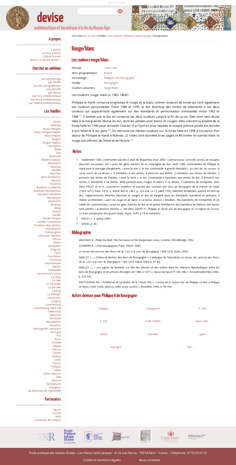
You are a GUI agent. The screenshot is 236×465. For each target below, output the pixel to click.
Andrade (56, 125)
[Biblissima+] (197, 438)
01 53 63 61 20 (197, 453)
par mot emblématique (46, 96)
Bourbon (55, 184)
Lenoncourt (54, 297)
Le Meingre (54, 294)
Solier (57, 359)
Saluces (56, 349)
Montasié (55, 318)
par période (54, 89)
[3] (131, 139)
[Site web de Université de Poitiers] (170, 441)
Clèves (57, 242)
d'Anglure (55, 387)
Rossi (57, 339)
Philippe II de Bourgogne (137, 35)
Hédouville (54, 270)
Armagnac (54, 146)
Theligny (56, 366)
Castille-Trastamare (49, 221)
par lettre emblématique (46, 99)
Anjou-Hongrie (52, 128)
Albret (57, 121)
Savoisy (56, 356)
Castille (56, 215)
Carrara (56, 211)
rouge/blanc (111, 88)
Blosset (56, 180)
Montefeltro (53, 322)
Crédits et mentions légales (102, 460)
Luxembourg (53, 304)
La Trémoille (53, 284)
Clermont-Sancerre (49, 235)
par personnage (51, 79)
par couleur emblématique (45, 103)
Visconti (56, 380)
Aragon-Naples (52, 142)
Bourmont (54, 201)
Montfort (55, 325)
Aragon (56, 139)
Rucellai (56, 342)
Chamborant (53, 228)
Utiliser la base (52, 56)
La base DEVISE (51, 53)
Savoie (57, 352)
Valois (57, 370)
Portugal (55, 332)
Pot (58, 335)
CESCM (56, 413)
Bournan (56, 204)
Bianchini (55, 173)
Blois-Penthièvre (51, 177)
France (108, 73)
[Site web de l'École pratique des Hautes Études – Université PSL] (70, 443)
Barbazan (55, 156)
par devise (54, 92)
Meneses (55, 315)
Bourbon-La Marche (49, 187)
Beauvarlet (54, 163)
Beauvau (55, 166)
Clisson (56, 239)
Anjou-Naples (52, 135)
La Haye (56, 277)
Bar (59, 153)
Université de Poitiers (48, 420)
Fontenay (55, 259)
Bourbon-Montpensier (47, 191)
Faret (57, 253)
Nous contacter (149, 460)
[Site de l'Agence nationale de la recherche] (46, 439)
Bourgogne (54, 197)
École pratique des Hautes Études (52, 453)
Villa (58, 377)
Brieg (57, 208)
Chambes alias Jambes (47, 225)
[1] (80, 115)
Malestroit (54, 311)
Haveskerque (53, 263)
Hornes (56, 266)
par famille (54, 82)
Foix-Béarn (54, 256)
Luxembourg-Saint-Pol (47, 308)
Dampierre (54, 246)
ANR (58, 416)
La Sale (56, 280)
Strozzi (57, 363)
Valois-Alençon (52, 373)
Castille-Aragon (51, 218)
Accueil (91, 35)
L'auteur (56, 49)
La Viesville (54, 287)
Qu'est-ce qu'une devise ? (45, 60)
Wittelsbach (53, 384)
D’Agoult (55, 249)
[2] (109, 130)
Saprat (57, 409)
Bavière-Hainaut (51, 159)
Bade (57, 149)
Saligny (56, 346)
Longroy (56, 301)
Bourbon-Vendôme (49, 194)
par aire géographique (47, 85)
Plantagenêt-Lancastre (47, 328)
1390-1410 (110, 68)
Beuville (56, 170)
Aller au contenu (117, 2)
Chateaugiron (52, 232)
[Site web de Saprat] (121, 440)
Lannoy (56, 291)
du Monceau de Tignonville (44, 390)
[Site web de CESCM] (145, 443)
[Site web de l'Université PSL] (93, 441)
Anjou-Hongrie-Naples (47, 132)
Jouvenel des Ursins (49, 273)
